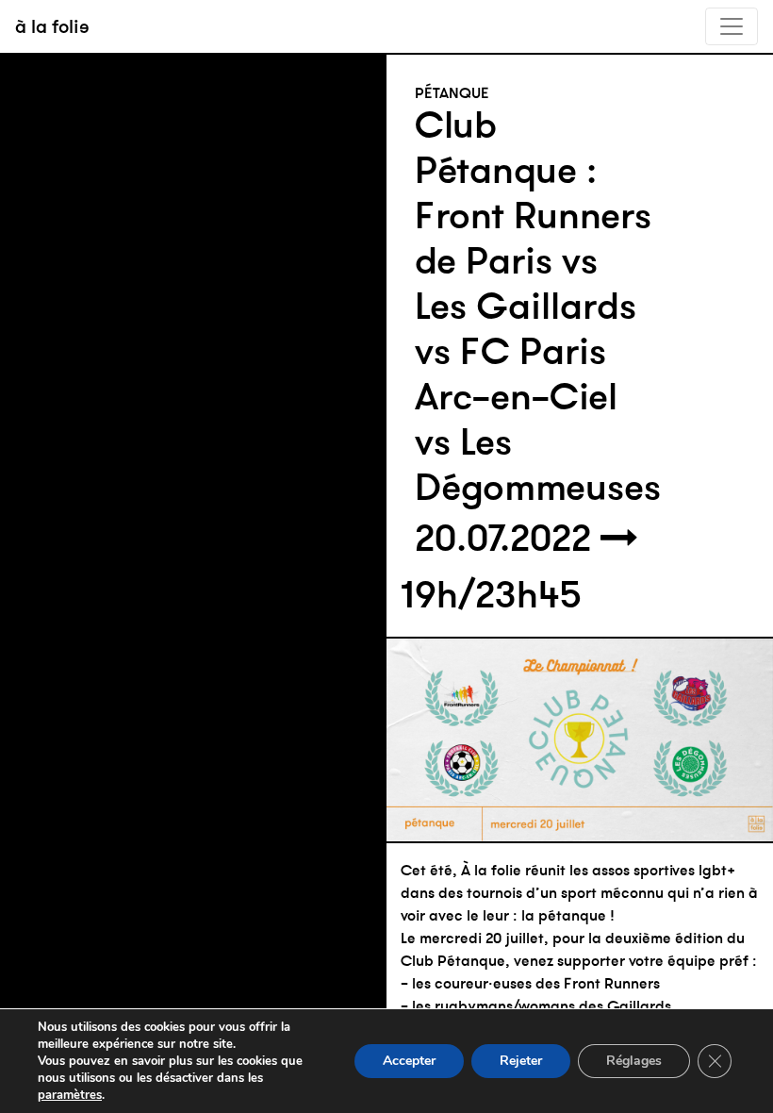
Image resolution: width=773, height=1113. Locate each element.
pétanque (452, 92)
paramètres (70, 1095)
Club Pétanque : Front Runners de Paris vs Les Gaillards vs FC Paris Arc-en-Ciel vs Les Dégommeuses (538, 305)
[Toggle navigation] (731, 26)
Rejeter (521, 1061)
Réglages (634, 1061)
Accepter (409, 1061)
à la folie (52, 26)
